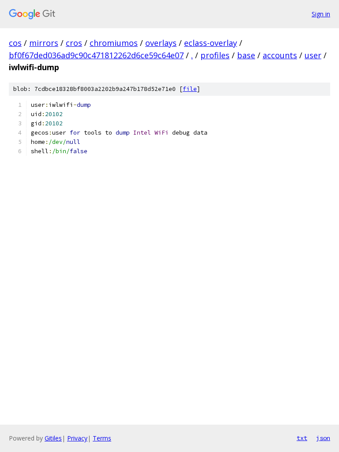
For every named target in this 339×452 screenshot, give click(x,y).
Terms (102, 438)
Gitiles (53, 438)
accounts (280, 55)
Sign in (321, 14)
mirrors (43, 43)
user (313, 55)
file (190, 89)
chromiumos (114, 43)
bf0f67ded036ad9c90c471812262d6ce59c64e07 (96, 55)
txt (302, 438)
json (323, 438)
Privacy (77, 438)
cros (74, 43)
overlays (161, 43)
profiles (215, 55)
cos (15, 43)
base (246, 55)
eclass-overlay (210, 43)
